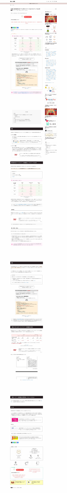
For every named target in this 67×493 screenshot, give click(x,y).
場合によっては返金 (26, 282)
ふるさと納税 (18, 476)
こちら (34, 280)
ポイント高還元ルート (49, 53)
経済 (53, 76)
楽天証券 (27, 88)
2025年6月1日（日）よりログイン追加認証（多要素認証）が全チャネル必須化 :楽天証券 (30, 349)
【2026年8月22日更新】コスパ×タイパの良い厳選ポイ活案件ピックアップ (20, 482)
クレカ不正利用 (51, 65)
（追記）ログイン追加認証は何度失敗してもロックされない (22, 120)
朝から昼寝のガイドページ (50, 82)
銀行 (53, 70)
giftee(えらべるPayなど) (52, 77)
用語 (14, 113)
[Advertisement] (26, 102)
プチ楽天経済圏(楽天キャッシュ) (51, 71)
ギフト (14, 476)
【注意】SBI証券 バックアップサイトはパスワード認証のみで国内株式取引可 (29, 428)
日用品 (27, 23)
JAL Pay (47, 61)
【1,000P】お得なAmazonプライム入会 (35, 469)
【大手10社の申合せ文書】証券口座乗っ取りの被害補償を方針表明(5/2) (29, 437)
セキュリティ (14, 10)
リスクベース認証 (20, 212)
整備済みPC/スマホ (17, 477)
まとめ (46, 154)
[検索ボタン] (52, 1)
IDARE (53, 64)
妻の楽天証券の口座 (20, 319)
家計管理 (49, 76)
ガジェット (23, 476)
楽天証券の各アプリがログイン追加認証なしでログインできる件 (23, 114)
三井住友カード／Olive (49, 69)
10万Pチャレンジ (48, 56)
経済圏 (47, 72)
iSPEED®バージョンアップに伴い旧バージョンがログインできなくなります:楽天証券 (30, 218)
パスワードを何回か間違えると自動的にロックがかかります (23, 204)
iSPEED (16, 115)
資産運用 (20, 10)
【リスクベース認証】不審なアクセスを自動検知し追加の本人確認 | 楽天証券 (29, 154)
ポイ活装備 (49, 54)
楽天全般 (17, 10)
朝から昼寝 (12, 1)
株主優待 (49, 55)
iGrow (13, 176)
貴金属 (49, 80)
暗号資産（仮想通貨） (49, 74)
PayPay (50, 72)
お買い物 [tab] (55, 14)
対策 (14, 118)
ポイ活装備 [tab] (51, 14)
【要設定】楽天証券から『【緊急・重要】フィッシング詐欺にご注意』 (29, 140)
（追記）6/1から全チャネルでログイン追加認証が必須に (22, 119)
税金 (48, 75)
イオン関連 (51, 78)
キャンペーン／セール (49, 51)
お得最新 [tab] (47, 14)
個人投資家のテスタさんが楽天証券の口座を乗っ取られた (21, 92)
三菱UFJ (53, 73)
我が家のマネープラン (50, 79)
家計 (11, 10)
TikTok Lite (53, 55)
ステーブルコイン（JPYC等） (50, 63)
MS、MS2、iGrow (17, 116)
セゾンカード (52, 61)
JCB (50, 64)
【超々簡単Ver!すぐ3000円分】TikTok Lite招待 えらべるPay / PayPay (36, 482)
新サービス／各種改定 (52, 52)
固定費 (53, 72)
